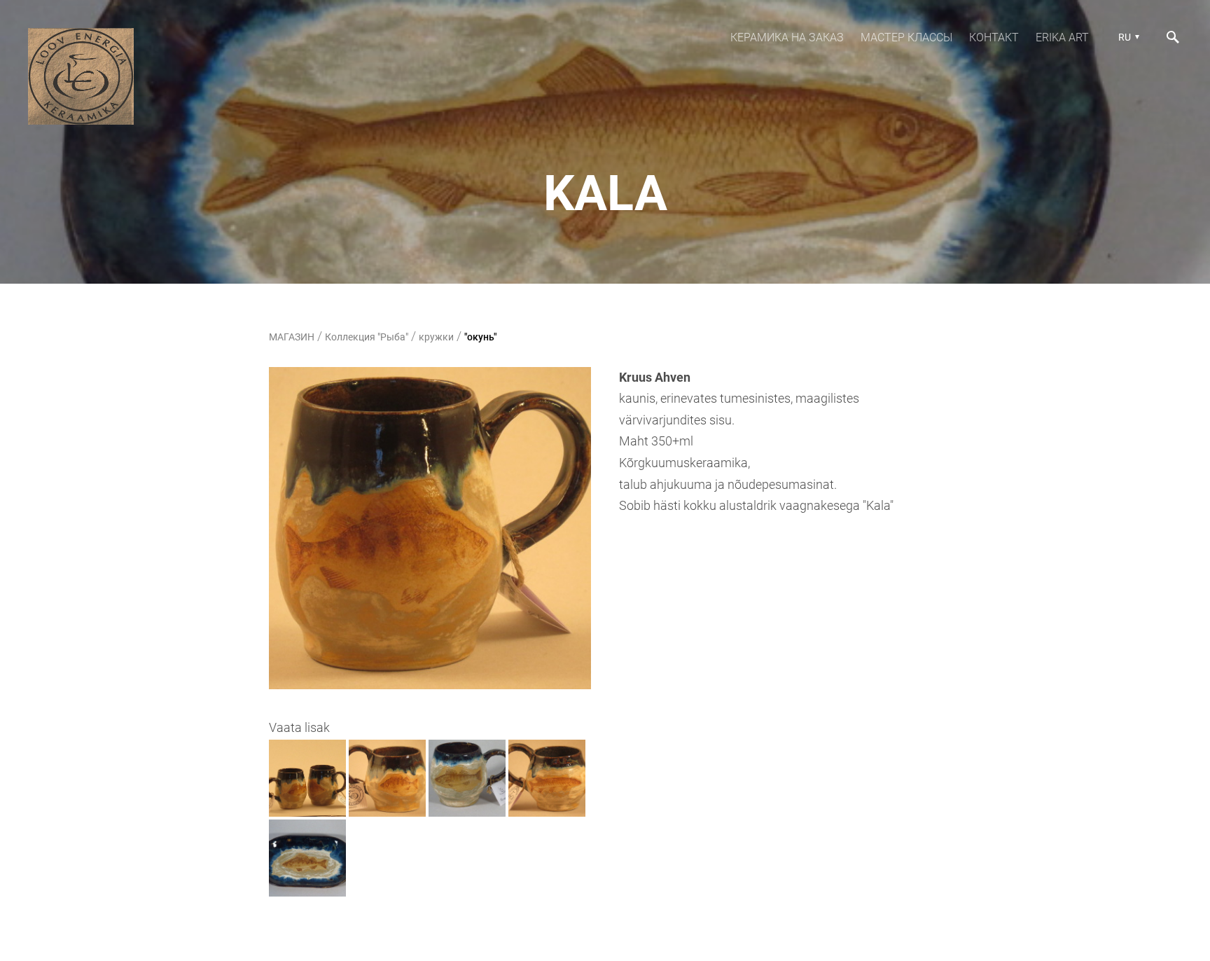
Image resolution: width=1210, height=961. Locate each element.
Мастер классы (906, 37)
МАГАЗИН (291, 337)
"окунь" (480, 337)
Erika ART (1062, 37)
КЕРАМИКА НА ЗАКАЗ (787, 37)
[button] (1127, 37)
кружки (436, 337)
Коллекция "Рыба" (366, 337)
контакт (994, 37)
